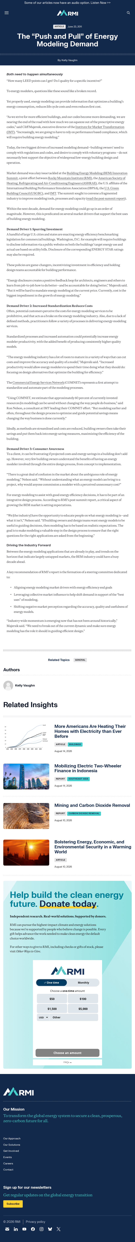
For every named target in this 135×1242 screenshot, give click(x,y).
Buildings (75, 744)
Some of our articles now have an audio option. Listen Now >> (67, 3)
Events (7, 1157)
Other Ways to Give (28, 951)
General (80, 660)
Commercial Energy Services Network (38, 382)
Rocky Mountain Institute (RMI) (70, 178)
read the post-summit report (106, 198)
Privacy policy (35, 1222)
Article (59, 26)
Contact (8, 1169)
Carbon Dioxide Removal (84, 813)
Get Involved (11, 1151)
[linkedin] (16, 1229)
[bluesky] (50, 1229)
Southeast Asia (78, 779)
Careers (8, 1163)
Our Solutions (11, 1144)
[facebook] (33, 1229)
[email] (7, 1229)
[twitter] (59, 1229)
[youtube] (24, 1229)
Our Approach (11, 1138)
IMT (53, 193)
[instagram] (41, 1229)
